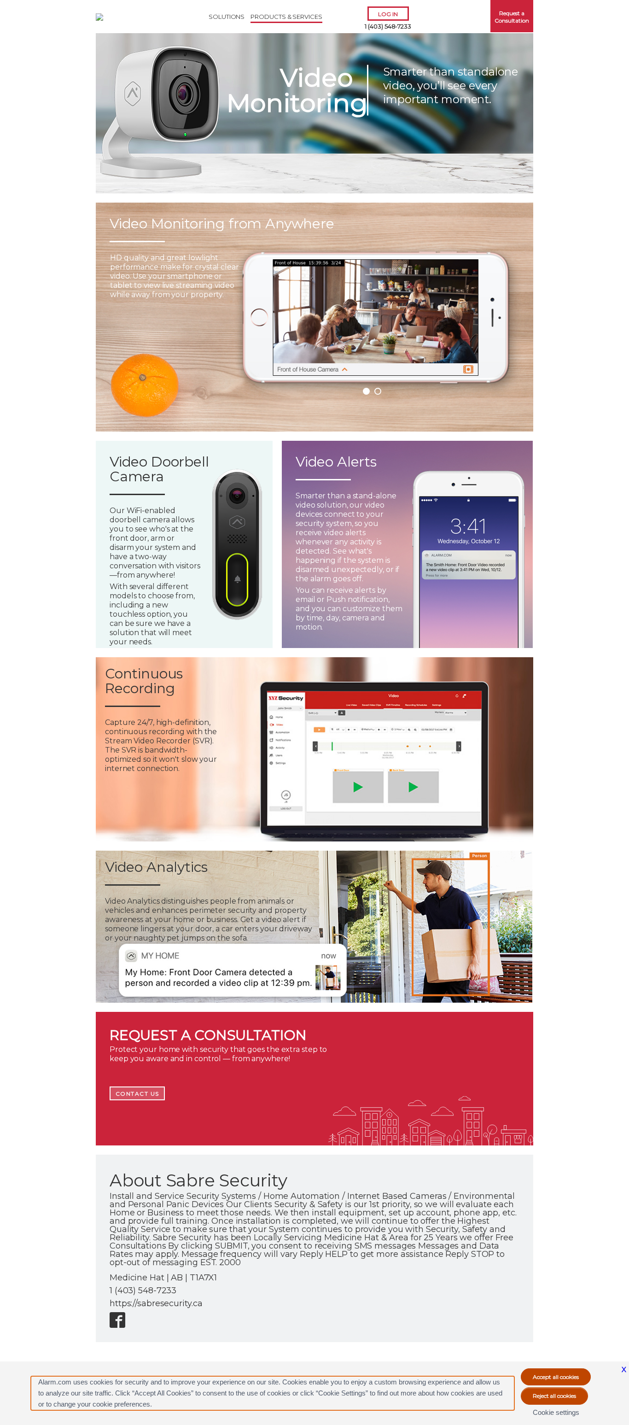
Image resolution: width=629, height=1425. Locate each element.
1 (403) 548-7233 (388, 26)
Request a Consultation (512, 17)
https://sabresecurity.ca (156, 1303)
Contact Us (137, 1093)
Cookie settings (556, 1412)
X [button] (624, 1369)
